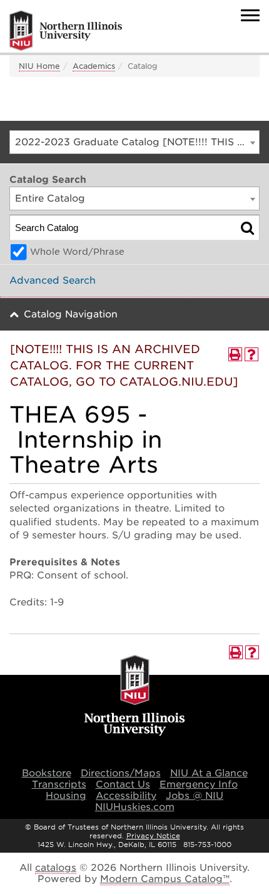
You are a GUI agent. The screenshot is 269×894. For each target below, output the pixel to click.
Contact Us (123, 784)
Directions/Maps (121, 773)
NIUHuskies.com (135, 807)
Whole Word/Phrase (77, 252)
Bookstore (46, 773)
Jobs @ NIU (194, 795)
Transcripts (59, 784)
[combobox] (134, 142)
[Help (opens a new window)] (251, 354)
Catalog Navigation (71, 314)
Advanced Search (52, 280)
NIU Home (39, 66)
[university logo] (135, 696)
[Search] (247, 227)
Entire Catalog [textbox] (50, 198)
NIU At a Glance (209, 773)
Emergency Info (199, 784)
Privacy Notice (153, 835)
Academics (94, 66)
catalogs (55, 867)
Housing (66, 795)
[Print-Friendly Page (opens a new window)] (235, 354)
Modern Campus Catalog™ (165, 879)
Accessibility (126, 795)
